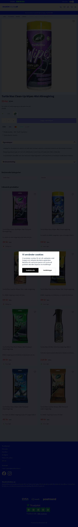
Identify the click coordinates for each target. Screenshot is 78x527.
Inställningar (47, 270)
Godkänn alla (30, 270)
